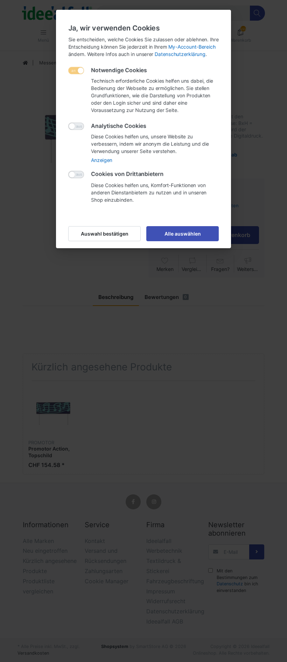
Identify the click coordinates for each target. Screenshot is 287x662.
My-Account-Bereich (192, 47)
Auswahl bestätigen (104, 234)
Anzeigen (101, 160)
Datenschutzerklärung (180, 54)
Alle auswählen (182, 234)
